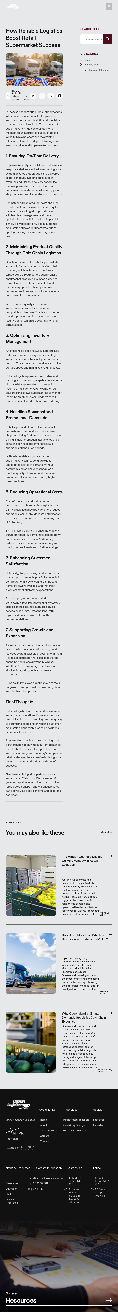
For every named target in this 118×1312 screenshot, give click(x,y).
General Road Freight (75, 1130)
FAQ (8, 1194)
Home (43, 1119)
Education (11, 1188)
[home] (13, 6)
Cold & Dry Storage (74, 1125)
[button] (109, 6)
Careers (44, 1135)
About (43, 1125)
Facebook (98, 1119)
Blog (8, 1178)
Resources (12, 1183)
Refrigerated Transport (76, 1119)
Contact (44, 1141)
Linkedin (98, 1125)
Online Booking (48, 1130)
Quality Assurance (12, 1201)
